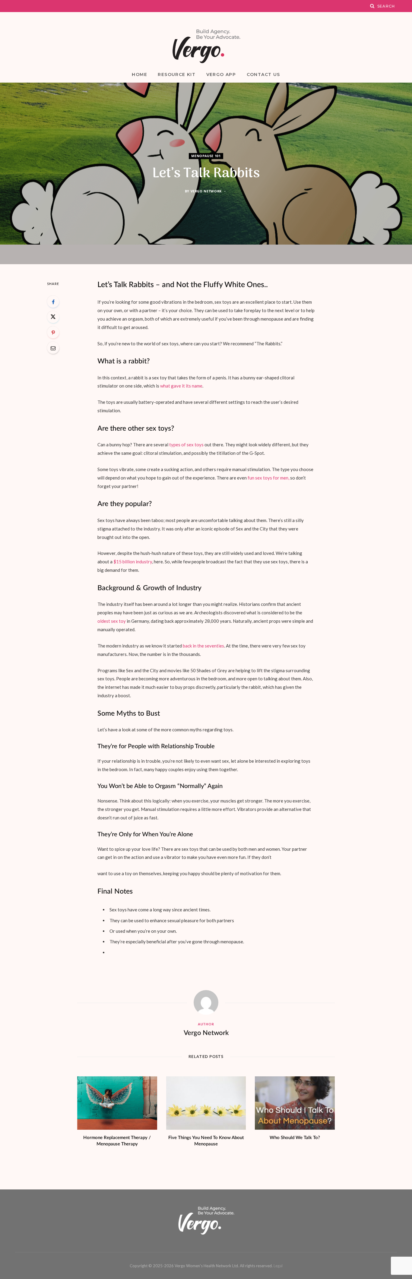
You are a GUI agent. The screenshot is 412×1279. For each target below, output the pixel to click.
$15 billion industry (132, 561)
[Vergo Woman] (206, 46)
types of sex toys (186, 444)
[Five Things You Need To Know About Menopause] (206, 1103)
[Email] (53, 348)
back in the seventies (203, 645)
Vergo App (221, 74)
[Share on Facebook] (53, 302)
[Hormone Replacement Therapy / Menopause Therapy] (117, 1103)
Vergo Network (206, 191)
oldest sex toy (111, 621)
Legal (278, 1265)
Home (139, 74)
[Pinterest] (53, 332)
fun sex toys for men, (268, 477)
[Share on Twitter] (53, 317)
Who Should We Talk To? (295, 1137)
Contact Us (263, 74)
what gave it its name (181, 385)
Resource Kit (176, 74)
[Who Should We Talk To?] (295, 1103)
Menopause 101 (206, 156)
